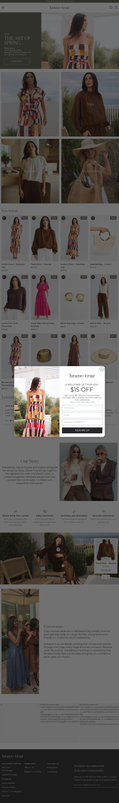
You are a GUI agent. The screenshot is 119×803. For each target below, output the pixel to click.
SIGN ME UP (82, 430)
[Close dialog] (102, 369)
